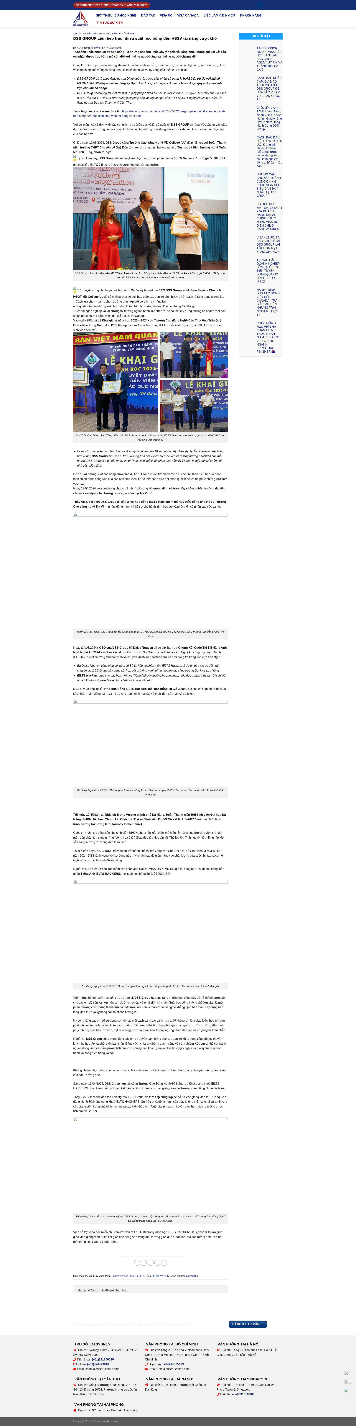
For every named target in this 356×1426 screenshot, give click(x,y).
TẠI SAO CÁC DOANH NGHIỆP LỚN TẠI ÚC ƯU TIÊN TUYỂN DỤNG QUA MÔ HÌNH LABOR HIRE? (268, 271)
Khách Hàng (250, 15)
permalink (192, 1276)
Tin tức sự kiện (110, 22)
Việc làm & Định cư (219, 15)
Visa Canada (188, 15)
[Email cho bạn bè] (151, 1263)
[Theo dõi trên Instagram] (271, 5)
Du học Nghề (125, 15)
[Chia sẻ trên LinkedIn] (164, 1263)
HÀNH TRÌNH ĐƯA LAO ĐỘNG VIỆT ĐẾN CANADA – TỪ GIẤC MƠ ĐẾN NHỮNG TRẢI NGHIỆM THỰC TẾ (268, 302)
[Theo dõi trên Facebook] (267, 5)
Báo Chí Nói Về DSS (123, 33)
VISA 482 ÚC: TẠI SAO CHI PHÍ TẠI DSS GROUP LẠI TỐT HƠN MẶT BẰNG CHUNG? (268, 244)
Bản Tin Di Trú (102, 33)
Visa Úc (166, 15)
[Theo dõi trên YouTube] (278, 5)
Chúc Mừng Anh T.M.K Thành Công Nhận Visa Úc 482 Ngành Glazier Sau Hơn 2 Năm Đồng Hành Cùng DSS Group (269, 118)
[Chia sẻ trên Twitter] (144, 1263)
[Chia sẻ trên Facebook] (137, 1263)
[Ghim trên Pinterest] (157, 1263)
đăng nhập (97, 1290)
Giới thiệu (104, 15)
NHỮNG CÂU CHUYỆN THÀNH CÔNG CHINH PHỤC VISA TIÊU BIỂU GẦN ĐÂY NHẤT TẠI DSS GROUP (269, 185)
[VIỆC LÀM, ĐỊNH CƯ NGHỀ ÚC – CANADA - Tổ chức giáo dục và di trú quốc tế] (81, 18)
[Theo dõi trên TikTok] (274, 5)
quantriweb (114, 48)
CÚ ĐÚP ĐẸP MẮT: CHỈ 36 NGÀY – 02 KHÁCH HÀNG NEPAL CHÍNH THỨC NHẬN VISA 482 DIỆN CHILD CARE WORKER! (270, 216)
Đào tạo (148, 15)
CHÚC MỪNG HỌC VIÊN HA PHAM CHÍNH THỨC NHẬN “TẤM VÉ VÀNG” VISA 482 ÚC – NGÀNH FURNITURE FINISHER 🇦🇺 (268, 337)
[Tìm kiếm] (260, 5)
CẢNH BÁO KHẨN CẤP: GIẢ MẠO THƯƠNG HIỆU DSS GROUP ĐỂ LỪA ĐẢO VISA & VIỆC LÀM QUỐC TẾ (269, 88)
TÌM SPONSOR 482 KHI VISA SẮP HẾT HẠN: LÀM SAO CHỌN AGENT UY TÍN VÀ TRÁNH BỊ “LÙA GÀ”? (269, 59)
